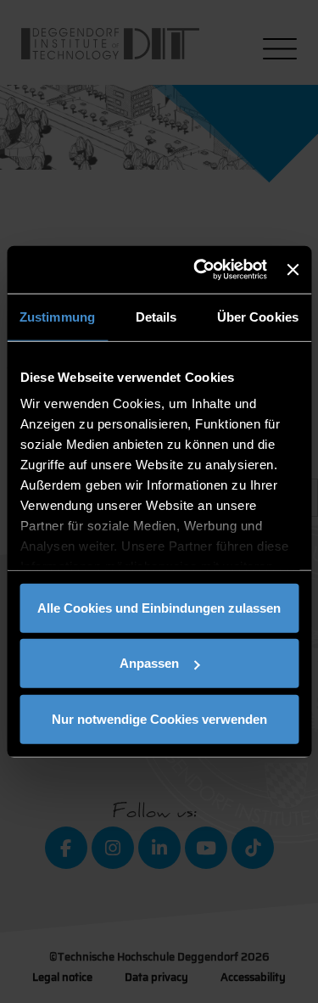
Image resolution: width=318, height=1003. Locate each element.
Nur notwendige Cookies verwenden (159, 718)
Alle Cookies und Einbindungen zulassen (159, 607)
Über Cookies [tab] (257, 316)
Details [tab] (156, 316)
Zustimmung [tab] (57, 316)
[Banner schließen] (292, 270)
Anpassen (149, 663)
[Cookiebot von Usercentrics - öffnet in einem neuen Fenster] (199, 270)
